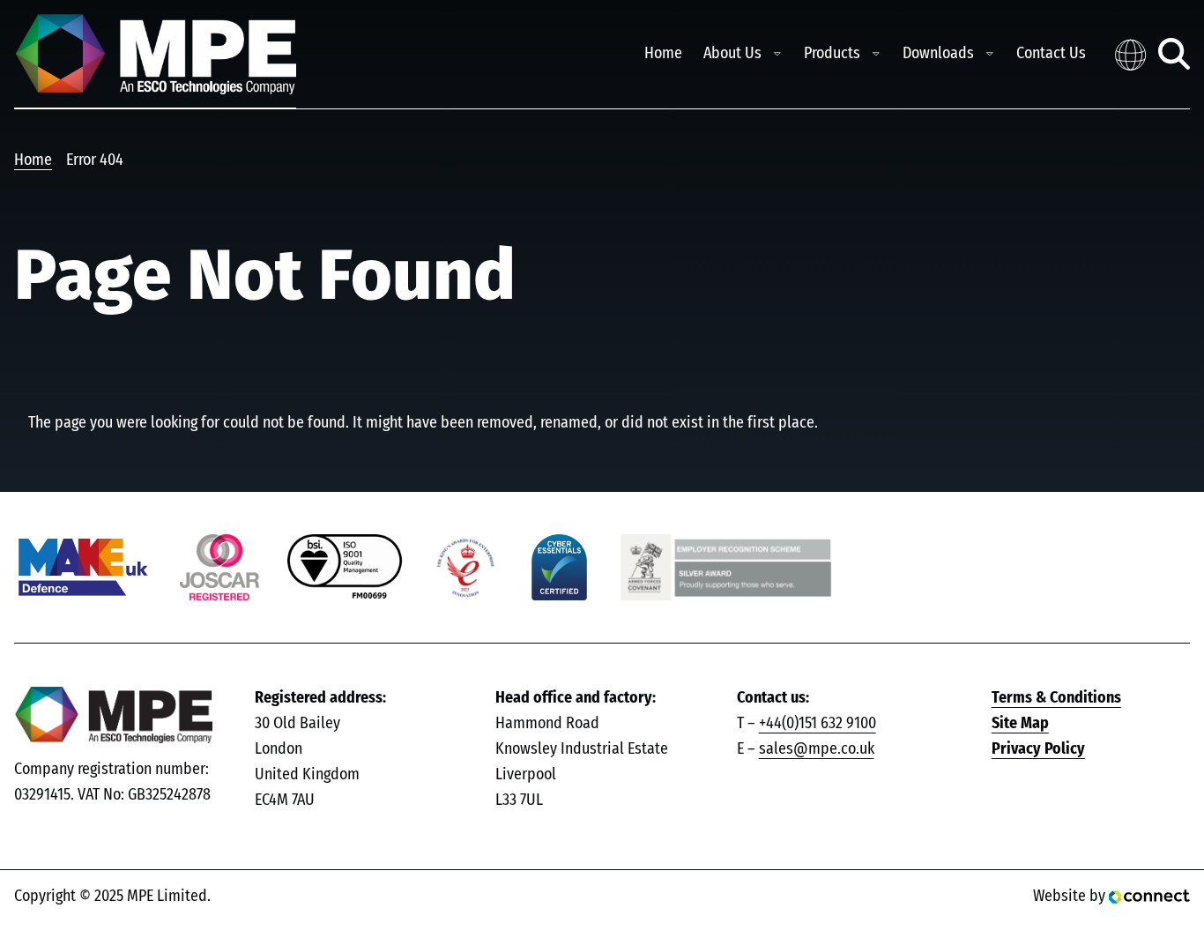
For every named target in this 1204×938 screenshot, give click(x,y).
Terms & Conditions (1056, 698)
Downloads (938, 54)
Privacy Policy (1038, 749)
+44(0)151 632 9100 (817, 724)
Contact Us (1051, 54)
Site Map (1020, 724)
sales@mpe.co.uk (816, 749)
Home (663, 54)
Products (832, 54)
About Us (732, 54)
